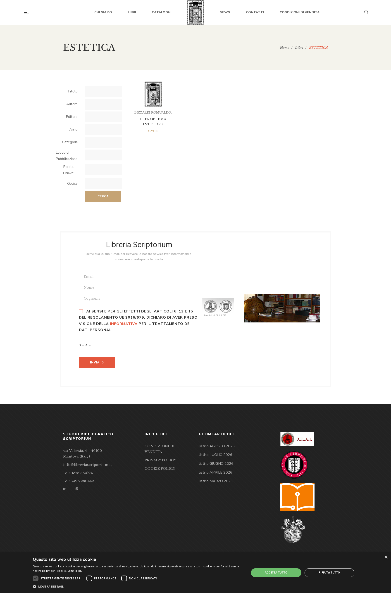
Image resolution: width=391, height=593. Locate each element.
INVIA (95, 363)
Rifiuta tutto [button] (329, 572)
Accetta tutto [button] (276, 572)
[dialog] (195, 572)
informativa (124, 323)
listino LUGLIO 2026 (215, 454)
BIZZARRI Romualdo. (153, 112)
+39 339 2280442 (78, 481)
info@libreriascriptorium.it (87, 464)
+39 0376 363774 (78, 473)
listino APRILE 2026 (215, 472)
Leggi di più (75, 571)
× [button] (386, 557)
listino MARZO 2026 (216, 481)
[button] (138, 587)
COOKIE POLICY (160, 468)
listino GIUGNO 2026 (216, 463)
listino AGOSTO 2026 (217, 446)
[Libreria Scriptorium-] (195, 12)
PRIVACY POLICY (160, 460)
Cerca (103, 196)
